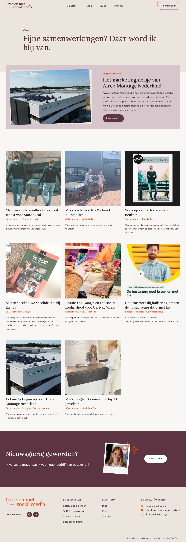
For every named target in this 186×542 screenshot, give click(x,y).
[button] (73, 6)
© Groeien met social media (139, 538)
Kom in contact (156, 458)
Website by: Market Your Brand (166, 538)
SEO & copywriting (73, 511)
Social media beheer (74, 505)
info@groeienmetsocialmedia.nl (162, 510)
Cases (103, 5)
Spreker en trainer (73, 521)
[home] (19, 6)
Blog (89, 5)
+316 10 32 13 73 (155, 505)
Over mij (118, 5)
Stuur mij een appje (156, 514)
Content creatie (71, 516)
